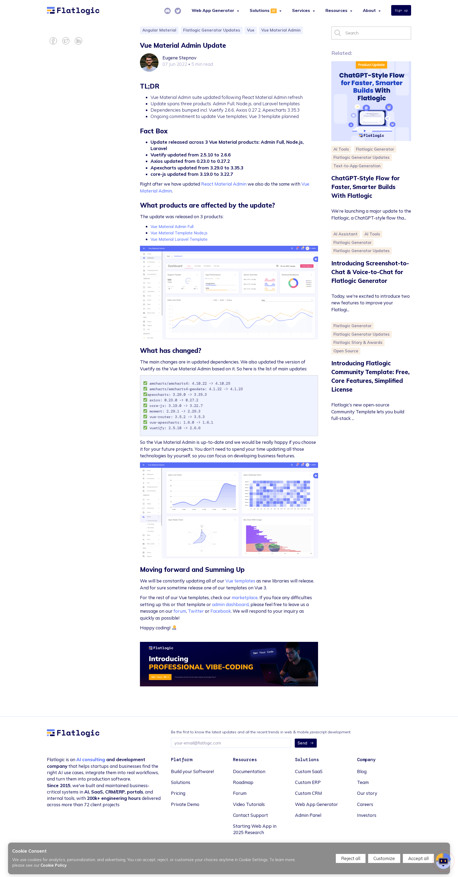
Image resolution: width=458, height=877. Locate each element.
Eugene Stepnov (179, 57)
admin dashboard (230, 604)
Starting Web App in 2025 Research (254, 829)
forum (180, 611)
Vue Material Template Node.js (179, 232)
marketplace (245, 597)
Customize (384, 858)
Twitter (196, 611)
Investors (366, 815)
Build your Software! (192, 771)
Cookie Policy (54, 865)
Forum (239, 793)
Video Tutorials (249, 804)
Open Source (345, 350)
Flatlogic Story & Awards (357, 342)
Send (302, 743)
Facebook (220, 611)
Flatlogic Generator (375, 149)
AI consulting (90, 759)
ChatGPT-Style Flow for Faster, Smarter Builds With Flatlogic (365, 186)
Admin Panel (308, 815)
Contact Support (250, 815)
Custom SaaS (309, 771)
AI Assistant (345, 233)
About (369, 10)
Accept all (418, 858)
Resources (336, 10)
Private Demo (185, 804)
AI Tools (341, 149)
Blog (362, 771)
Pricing (178, 793)
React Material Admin (223, 184)
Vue (250, 30)
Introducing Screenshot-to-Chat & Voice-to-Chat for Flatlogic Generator (370, 272)
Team (363, 782)
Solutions (260, 10)
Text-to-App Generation (357, 165)
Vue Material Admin (281, 30)
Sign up (401, 10)
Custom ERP (308, 782)
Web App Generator (316, 804)
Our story (367, 793)
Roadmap (243, 782)
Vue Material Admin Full (172, 226)
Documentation (249, 771)
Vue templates (240, 581)
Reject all (350, 858)
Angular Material (159, 30)
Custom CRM (308, 793)
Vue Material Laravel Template (179, 239)
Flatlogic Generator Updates (211, 30)
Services (301, 10)
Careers (365, 804)
